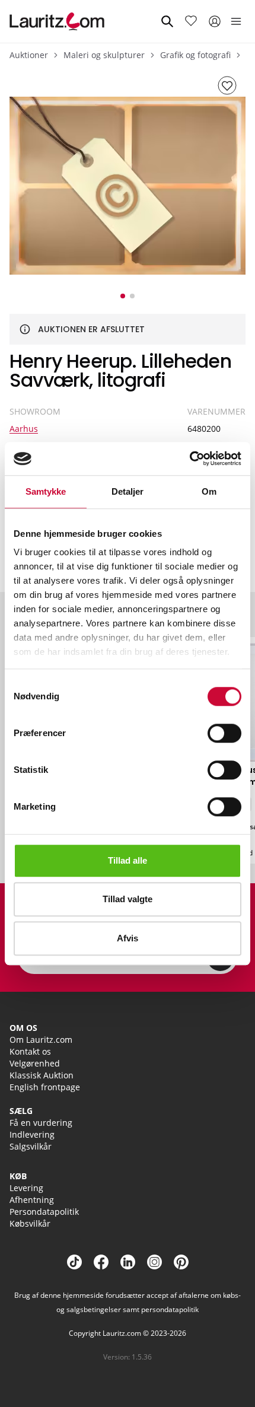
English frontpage (44, 1087)
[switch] (224, 733)
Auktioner (28, 55)
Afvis (127, 938)
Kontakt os (30, 1051)
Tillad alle (127, 860)
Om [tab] (209, 491)
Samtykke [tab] (46, 491)
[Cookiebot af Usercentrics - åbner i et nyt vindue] (189, 458)
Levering (26, 1187)
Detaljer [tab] (127, 491)
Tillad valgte (127, 899)
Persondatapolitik (44, 1211)
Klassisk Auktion (41, 1075)
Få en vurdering (40, 1122)
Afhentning (31, 1199)
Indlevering (32, 1134)
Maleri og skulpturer (104, 55)
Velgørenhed (34, 1063)
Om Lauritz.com (40, 1039)
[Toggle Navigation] (236, 21)
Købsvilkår (29, 1223)
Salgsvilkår (30, 1146)
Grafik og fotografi (195, 55)
